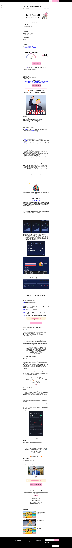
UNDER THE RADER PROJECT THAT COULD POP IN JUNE (33, 48)
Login (50, 1)
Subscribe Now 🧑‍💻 (55, 1)
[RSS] (48, 543)
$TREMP (32, 129)
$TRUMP (25, 140)
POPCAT (24, 309)
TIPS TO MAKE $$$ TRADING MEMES (30, 47)
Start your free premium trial (36, 63)
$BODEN (31, 131)
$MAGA (25, 142)
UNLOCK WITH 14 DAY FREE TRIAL (36, 484)
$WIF (23, 306)
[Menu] (59, 1)
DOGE (24, 302)
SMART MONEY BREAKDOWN (29, 46)
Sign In (39, 498)
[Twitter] (46, 543)
